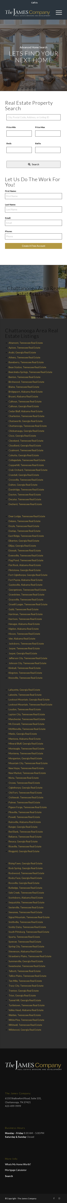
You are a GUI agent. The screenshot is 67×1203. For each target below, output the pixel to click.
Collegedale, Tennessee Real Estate (27, 460)
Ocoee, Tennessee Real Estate (24, 782)
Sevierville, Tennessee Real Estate (26, 907)
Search (9, 1176)
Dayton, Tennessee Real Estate (25, 494)
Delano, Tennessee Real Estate (24, 521)
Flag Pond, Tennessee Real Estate (26, 560)
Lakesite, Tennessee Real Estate (25, 694)
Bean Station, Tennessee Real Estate (27, 367)
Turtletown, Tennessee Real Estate (26, 1005)
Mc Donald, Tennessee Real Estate (26, 724)
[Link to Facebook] (54, 1198)
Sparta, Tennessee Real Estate (24, 936)
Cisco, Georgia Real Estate (22, 435)
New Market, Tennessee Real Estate (27, 773)
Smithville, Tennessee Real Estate (26, 922)
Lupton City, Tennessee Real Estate (27, 714)
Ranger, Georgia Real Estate (23, 826)
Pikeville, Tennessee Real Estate (25, 812)
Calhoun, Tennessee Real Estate (25, 401)
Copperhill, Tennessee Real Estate (26, 465)
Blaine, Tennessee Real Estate (24, 386)
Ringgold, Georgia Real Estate (24, 851)
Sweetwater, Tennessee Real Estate (27, 966)
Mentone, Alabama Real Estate (25, 738)
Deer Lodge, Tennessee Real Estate (27, 516)
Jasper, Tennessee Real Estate (24, 648)
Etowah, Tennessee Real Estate (25, 550)
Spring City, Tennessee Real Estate (26, 946)
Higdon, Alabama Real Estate (24, 628)
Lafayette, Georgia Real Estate (24, 689)
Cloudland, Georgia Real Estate (25, 445)
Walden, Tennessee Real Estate (25, 1015)
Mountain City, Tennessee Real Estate (28, 763)
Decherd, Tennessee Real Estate (25, 504)
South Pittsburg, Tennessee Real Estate (29, 931)
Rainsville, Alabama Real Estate (25, 822)
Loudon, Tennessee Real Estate (25, 709)
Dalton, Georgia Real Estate (23, 484)
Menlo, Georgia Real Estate (23, 733)
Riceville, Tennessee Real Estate (25, 846)
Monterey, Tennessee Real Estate (26, 753)
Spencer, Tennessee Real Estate (25, 941)
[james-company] (28, 12)
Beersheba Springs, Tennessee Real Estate (30, 372)
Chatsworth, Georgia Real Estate (26, 421)
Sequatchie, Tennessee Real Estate (26, 902)
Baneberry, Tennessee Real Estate (26, 362)
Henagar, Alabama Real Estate (24, 624)
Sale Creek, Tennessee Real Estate (26, 892)
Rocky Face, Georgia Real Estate (25, 878)
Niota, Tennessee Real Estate (24, 777)
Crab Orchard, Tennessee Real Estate (28, 470)
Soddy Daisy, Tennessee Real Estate (27, 927)
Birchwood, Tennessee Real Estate (26, 381)
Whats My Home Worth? (18, 1164)
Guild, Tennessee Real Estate (23, 609)
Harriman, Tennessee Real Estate (26, 614)
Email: (8, 218)
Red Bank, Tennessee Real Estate (26, 831)
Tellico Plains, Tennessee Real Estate (27, 975)
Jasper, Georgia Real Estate (23, 653)
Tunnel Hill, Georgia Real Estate (25, 1000)
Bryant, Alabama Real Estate (23, 396)
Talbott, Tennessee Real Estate (25, 971)
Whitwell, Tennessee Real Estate (25, 1024)
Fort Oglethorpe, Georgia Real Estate (28, 575)
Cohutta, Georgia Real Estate (24, 455)
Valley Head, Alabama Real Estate (26, 1010)
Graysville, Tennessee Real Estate (26, 599)
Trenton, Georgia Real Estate (24, 990)
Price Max (40, 127)
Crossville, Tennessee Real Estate (26, 479)
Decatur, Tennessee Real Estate (25, 499)
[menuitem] (34, 3)
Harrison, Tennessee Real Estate (25, 619)
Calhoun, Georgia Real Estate (24, 406)
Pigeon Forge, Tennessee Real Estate (28, 807)
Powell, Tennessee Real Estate (24, 817)
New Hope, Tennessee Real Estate (26, 768)
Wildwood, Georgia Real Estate (25, 1029)
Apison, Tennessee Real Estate (24, 347)
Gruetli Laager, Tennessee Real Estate (28, 604)
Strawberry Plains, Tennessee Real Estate (30, 956)
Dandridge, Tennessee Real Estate (26, 489)
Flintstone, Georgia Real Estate (25, 570)
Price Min (11, 127)
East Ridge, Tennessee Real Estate (26, 535)
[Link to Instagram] (59, 1198)
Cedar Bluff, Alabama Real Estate (26, 411)
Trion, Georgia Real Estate (22, 995)
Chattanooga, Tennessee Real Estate (28, 425)
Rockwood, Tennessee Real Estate (26, 873)
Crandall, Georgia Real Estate (24, 474)
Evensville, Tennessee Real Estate (26, 555)
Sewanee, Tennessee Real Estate (25, 912)
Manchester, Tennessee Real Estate (27, 719)
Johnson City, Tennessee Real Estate (27, 663)
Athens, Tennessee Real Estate (24, 357)
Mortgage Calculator (16, 1170)
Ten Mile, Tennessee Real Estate (25, 980)
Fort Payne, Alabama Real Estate (26, 580)
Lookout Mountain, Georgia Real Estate (29, 699)
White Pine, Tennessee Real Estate (26, 1019)
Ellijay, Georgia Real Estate (22, 545)
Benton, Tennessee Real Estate (24, 377)
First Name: (10, 191)
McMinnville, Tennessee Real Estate (27, 729)
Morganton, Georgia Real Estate (25, 758)
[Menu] (57, 12)
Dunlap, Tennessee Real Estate (24, 530)
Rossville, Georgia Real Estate (24, 883)
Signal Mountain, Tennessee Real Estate (29, 917)
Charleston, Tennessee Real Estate (26, 416)
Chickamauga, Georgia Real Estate (26, 430)
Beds (8, 143)
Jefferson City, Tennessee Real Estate (28, 658)
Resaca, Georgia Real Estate (23, 841)
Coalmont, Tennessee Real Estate (26, 450)
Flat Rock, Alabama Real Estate (25, 565)
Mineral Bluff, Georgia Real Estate (26, 743)
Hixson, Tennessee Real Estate (24, 633)
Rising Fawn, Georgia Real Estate (25, 863)
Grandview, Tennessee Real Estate (26, 594)
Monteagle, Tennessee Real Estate (26, 748)
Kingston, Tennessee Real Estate (25, 672)
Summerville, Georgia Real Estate (26, 961)
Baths (38, 143)
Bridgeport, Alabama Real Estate (26, 391)
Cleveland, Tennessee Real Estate (26, 440)
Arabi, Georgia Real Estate (22, 352)
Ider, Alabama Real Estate (22, 638)
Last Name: (10, 204)
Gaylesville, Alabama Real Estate (25, 584)
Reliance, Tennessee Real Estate (25, 836)
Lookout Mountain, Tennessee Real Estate (30, 704)
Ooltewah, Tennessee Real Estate (26, 797)
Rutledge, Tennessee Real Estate (25, 887)
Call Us (34, 2)
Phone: (8, 231)
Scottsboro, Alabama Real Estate (26, 897)
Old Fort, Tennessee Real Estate (25, 792)
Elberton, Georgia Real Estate (24, 540)
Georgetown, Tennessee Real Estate (27, 589)
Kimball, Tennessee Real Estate (25, 668)
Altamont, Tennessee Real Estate (26, 342)
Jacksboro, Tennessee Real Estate (26, 643)
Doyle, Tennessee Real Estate (24, 526)
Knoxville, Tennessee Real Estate (25, 677)
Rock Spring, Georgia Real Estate (26, 868)
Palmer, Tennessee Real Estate (24, 802)
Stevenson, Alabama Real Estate (25, 951)
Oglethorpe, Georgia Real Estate (25, 787)
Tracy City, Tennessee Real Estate (26, 985)
